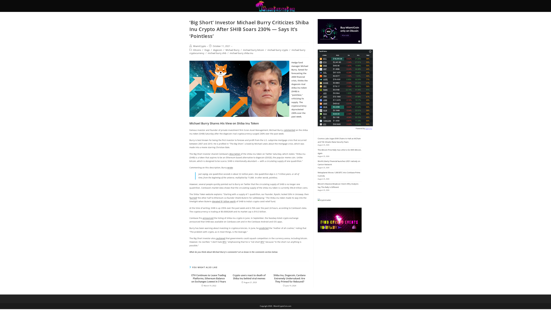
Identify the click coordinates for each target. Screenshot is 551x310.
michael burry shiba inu (241, 53)
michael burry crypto (277, 50)
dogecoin (217, 50)
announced (208, 218)
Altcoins (197, 50)
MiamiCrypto (199, 46)
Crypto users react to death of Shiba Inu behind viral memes (249, 277)
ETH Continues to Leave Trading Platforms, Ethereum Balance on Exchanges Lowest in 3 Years (208, 278)
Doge (207, 50)
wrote (230, 167)
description (235, 154)
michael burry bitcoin (253, 50)
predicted (264, 228)
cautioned (220, 238)
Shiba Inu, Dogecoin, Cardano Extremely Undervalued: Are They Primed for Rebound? (289, 278)
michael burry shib (217, 53)
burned (193, 197)
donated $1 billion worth (224, 201)
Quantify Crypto (368, 128)
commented (289, 130)
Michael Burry (232, 50)
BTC (224, 242)
